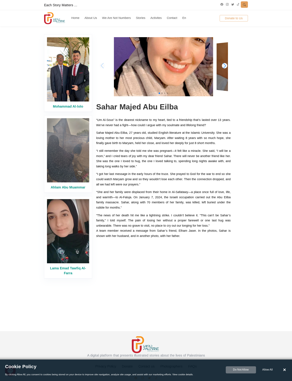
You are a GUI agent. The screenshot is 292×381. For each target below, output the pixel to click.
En (184, 18)
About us (90, 18)
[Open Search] (244, 4)
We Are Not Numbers (116, 18)
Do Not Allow (241, 369)
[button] (159, 93)
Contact (172, 18)
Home (75, 18)
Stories (140, 18)
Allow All (267, 369)
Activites (156, 18)
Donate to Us (234, 18)
